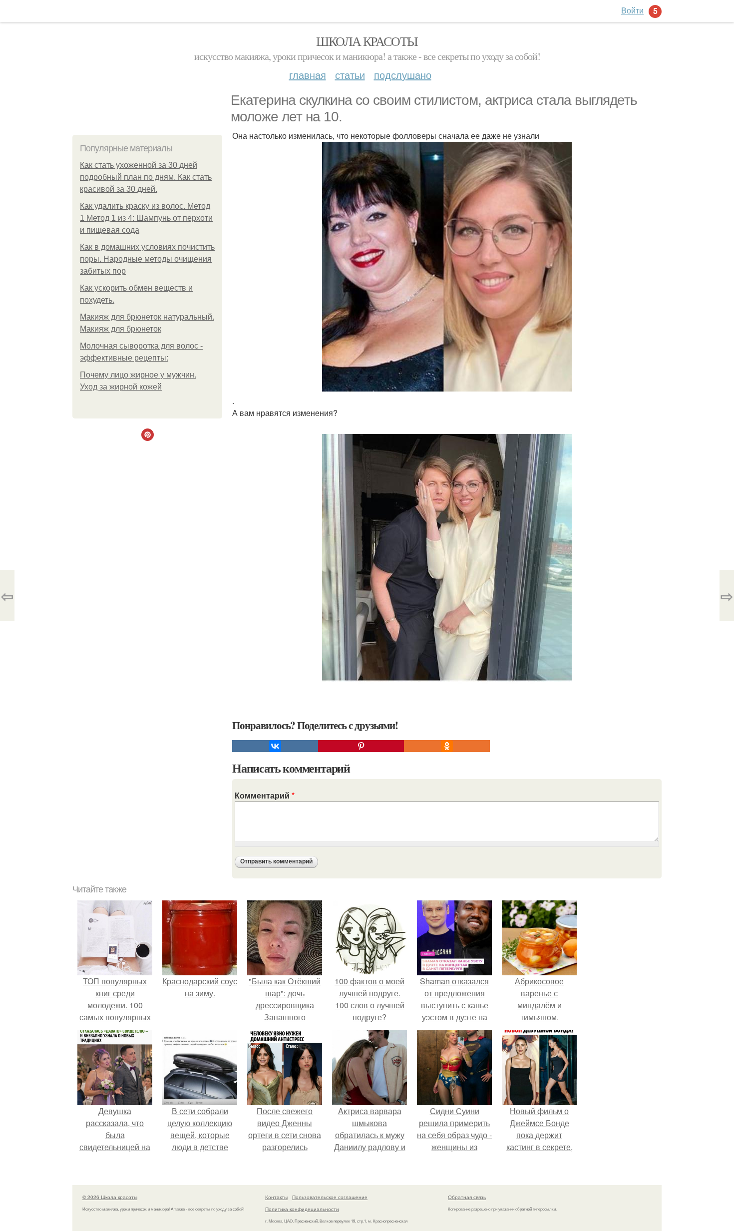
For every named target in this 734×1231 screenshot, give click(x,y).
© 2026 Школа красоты (109, 1197)
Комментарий (265, 795)
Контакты (276, 1197)
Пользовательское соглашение (329, 1197)
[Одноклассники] (447, 746)
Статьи (350, 74)
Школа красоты (366, 40)
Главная (307, 74)
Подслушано (402, 74)
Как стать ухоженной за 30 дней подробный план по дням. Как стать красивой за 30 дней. (146, 177)
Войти (632, 10)
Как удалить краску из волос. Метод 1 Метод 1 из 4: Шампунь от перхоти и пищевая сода (146, 218)
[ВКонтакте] (275, 746)
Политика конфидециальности (302, 1209)
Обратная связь (467, 1197)
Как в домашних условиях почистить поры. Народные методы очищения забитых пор (147, 259)
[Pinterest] (361, 746)
